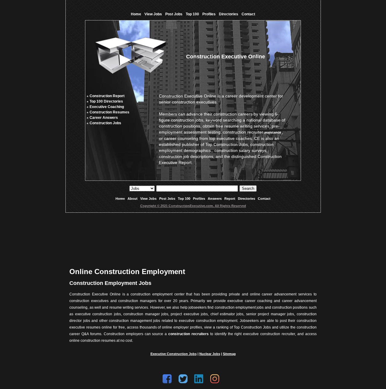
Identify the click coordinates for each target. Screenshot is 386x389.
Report (229, 198)
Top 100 (192, 14)
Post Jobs (173, 14)
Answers (215, 198)
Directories (228, 14)
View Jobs (153, 14)
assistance (272, 132)
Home (136, 14)
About (133, 198)
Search (248, 188)
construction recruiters (188, 334)
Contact (248, 14)
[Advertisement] (193, 235)
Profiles (209, 14)
